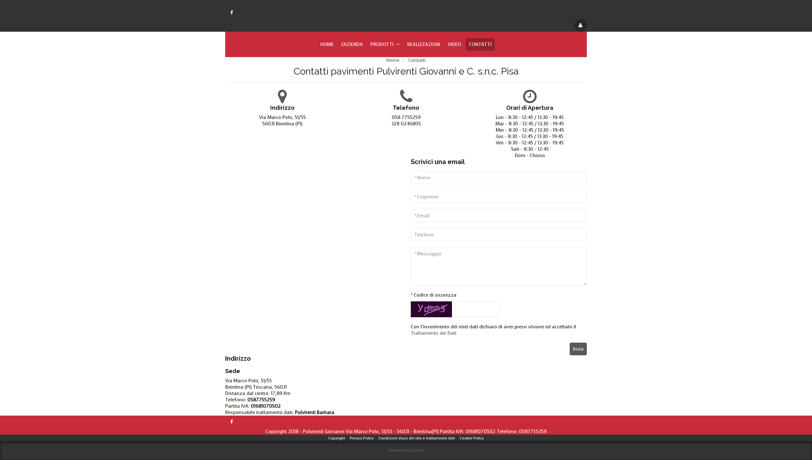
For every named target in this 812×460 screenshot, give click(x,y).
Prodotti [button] (382, 44)
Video (454, 44)
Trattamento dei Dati (433, 333)
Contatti (480, 44)
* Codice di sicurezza (433, 295)
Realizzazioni (423, 44)
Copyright (336, 438)
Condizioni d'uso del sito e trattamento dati (416, 438)
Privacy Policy (362, 438)
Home (327, 44)
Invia (578, 349)
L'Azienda (352, 44)
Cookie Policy (472, 438)
